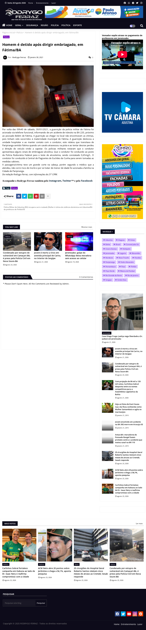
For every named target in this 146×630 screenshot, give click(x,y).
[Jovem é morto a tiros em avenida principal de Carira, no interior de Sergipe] (107, 352)
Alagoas (121, 240)
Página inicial (8, 32)
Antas (132, 240)
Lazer (53, 3)
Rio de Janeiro (132, 275)
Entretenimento (42, 3)
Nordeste (109, 257)
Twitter (66, 180)
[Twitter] (24, 196)
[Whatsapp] (30, 196)
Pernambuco (111, 266)
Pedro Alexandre (127, 262)
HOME (9, 25)
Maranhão (136, 253)
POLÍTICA (65, 25)
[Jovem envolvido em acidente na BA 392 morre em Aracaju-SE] (107, 426)
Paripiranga (110, 262)
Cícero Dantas (111, 249)
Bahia (108, 244)
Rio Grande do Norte (114, 275)
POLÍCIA (55, 25)
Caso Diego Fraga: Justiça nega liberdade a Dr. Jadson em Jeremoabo (122, 337)
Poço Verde (110, 271)
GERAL (18, 25)
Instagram (55, 180)
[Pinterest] (36, 196)
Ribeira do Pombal (127, 271)
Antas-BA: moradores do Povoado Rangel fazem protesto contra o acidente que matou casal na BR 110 (128, 438)
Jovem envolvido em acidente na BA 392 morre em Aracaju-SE (129, 423)
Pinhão (133, 266)
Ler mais (139, 523)
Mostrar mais (86, 227)
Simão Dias (121, 280)
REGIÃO (44, 25)
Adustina (109, 240)
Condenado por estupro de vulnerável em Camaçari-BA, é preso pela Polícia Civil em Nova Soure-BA (16, 256)
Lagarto (123, 253)
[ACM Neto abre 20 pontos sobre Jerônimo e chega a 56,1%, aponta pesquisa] (107, 474)
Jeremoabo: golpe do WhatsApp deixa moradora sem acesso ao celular (78, 255)
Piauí (123, 266)
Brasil (118, 244)
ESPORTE (77, 25)
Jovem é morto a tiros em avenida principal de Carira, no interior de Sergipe (47, 255)
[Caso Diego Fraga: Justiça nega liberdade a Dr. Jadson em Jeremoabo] (122, 311)
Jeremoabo (110, 253)
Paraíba (138, 257)
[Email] (42, 196)
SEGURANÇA (32, 25)
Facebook (87, 180)
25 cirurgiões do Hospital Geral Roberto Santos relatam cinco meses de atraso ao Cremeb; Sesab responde (128, 456)
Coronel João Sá (132, 244)
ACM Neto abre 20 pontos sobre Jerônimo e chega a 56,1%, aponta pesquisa (129, 472)
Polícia (20, 32)
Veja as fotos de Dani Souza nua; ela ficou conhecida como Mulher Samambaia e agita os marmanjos (128, 408)
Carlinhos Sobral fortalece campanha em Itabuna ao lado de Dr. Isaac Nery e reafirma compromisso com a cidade (128, 489)
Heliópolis (126, 249)
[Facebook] (18, 196)
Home (31, 3)
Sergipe (109, 280)
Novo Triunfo (124, 257)
